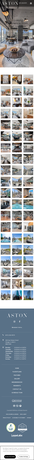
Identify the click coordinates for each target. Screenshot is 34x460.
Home (17, 368)
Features (17, 375)
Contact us (17, 389)
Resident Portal (17, 327)
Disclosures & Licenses (12, 414)
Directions (8, 344)
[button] (22, 3)
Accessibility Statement (18, 417)
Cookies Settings (23, 456)
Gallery (17, 379)
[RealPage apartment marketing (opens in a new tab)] (17, 435)
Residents (17, 386)
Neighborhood (17, 382)
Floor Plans (17, 372)
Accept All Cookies (10, 456)
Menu (30, 3)
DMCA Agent (23, 414)
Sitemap (29, 417)
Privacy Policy (7, 417)
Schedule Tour (17, 393)
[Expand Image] (28, 79)
